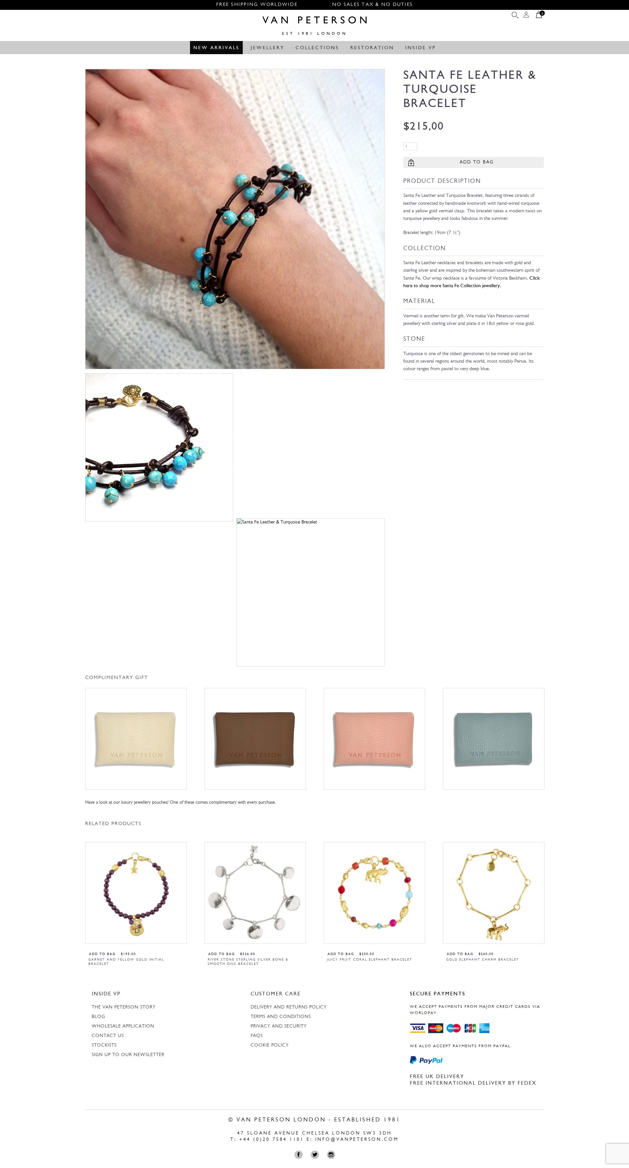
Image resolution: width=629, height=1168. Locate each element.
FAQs (257, 1035)
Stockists (104, 1045)
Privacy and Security (279, 1026)
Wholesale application (123, 1026)
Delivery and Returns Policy (289, 1007)
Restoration (372, 48)
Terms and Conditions (281, 1016)
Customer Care (276, 994)
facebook (300, 1155)
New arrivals (216, 48)
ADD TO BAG (477, 162)
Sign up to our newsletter (128, 1054)
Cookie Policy (270, 1045)
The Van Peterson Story (124, 1007)
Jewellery (267, 48)
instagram (332, 1155)
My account (526, 16)
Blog (98, 1016)
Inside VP (420, 48)
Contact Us (108, 1035)
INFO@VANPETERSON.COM (357, 1139)
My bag (539, 16)
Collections (317, 48)
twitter (316, 1155)
